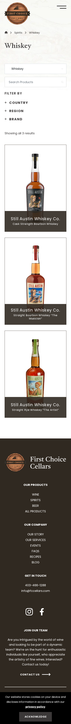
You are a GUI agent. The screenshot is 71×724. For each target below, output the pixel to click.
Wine (35, 494)
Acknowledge (36, 717)
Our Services (35, 540)
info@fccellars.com (35, 591)
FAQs (35, 551)
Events (35, 545)
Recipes (35, 557)
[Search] (62, 82)
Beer (35, 506)
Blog (35, 562)
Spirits (18, 33)
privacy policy (35, 707)
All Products (35, 511)
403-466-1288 (35, 585)
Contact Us (30, 674)
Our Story (35, 534)
